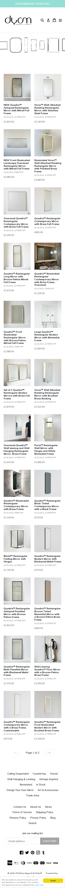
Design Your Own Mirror (20, 790)
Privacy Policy (38, 817)
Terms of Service (22, 812)
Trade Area (32, 795)
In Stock (40, 784)
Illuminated (26, 784)
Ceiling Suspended (18, 773)
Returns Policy (18, 817)
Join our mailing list (32, 833)
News (48, 806)
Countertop (39, 773)
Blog (53, 817)
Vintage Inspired (48, 779)
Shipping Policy (44, 812)
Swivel (54, 773)
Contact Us (19, 806)
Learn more (39, 885)
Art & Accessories (48, 790)
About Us (35, 806)
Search (32, 823)
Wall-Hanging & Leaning (21, 779)
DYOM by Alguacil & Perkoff (29, 873)
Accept (53, 880)
